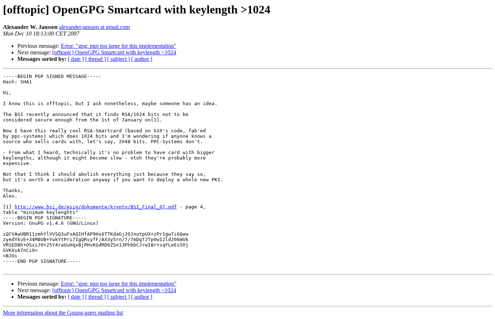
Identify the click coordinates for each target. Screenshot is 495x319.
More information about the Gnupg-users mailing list (63, 313)
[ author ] (141, 59)
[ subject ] (118, 59)
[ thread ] (95, 59)
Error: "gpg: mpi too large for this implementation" (118, 46)
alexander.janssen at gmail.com (94, 27)
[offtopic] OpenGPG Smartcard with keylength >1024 (114, 52)
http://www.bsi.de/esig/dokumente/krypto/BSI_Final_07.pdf (95, 207)
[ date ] (76, 59)
